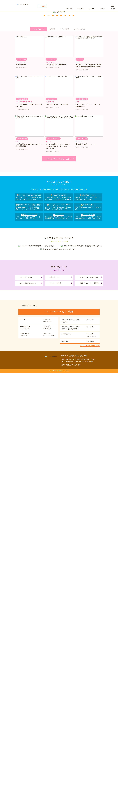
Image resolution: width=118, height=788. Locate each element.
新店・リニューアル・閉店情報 (89, 283)
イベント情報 (69, 8)
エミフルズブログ (79, 29)
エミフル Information (26, 277)
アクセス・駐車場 (55, 283)
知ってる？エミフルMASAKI (89, 277)
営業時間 (43, 6)
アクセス (102, 8)
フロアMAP (91, 8)
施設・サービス (55, 277)
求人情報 (52, 29)
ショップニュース (38, 29)
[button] (44, 15)
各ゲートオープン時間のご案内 (90, 346)
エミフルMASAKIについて (28, 283)
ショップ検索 (80, 8)
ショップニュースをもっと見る (59, 159)
